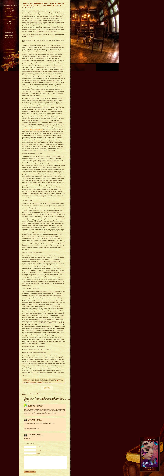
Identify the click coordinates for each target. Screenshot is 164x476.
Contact (9, 37)
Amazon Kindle (150, 469)
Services (9, 35)
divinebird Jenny (34, 405)
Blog (9, 23)
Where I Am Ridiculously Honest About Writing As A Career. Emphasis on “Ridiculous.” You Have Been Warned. (43, 5)
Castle (26, 130)
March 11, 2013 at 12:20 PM (35, 420)
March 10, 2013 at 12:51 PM (35, 406)
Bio (9, 26)
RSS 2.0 (58, 380)
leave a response (31, 382)
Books (9, 21)
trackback (39, 382)
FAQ (9, 28)
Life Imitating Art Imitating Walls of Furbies (32, 393)
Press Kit (9, 33)
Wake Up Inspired (57, 393)
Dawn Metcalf (33, 419)
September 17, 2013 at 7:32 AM (35, 435)
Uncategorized (26, 380)
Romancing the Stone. (36, 130)
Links (9, 30)
